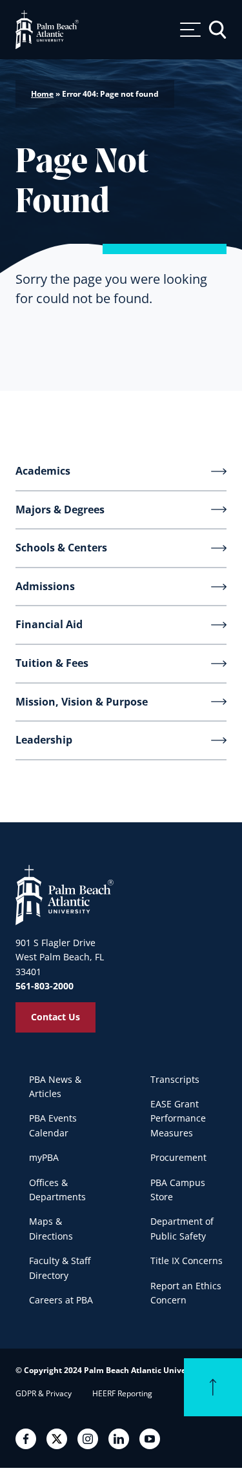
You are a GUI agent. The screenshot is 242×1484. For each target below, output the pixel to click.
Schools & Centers (61, 547)
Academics (42, 471)
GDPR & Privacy (43, 1393)
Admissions (45, 586)
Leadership (43, 740)
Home (42, 93)
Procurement (178, 1157)
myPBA (44, 1157)
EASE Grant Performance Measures (178, 1118)
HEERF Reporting (122, 1393)
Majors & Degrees (60, 509)
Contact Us (55, 1017)
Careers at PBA (61, 1300)
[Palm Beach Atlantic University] (64, 894)
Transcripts (174, 1079)
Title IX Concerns (186, 1260)
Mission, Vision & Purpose (81, 702)
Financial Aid (49, 624)
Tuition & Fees (51, 663)
